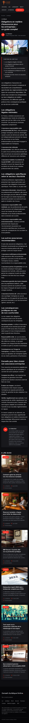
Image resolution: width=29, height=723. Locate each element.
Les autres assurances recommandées (15, 68)
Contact (20, 10)
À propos (11, 9)
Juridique (15, 6)
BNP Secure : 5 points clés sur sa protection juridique (12, 551)
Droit (22, 6)
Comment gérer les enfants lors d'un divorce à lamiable (12, 476)
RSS (18, 703)
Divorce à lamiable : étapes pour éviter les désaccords (12, 513)
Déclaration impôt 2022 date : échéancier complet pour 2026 (13, 588)
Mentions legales (11, 703)
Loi (9, 6)
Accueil (4, 6)
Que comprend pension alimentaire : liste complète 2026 (14, 665)
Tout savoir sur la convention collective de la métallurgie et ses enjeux (12, 626)
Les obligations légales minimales (13, 62)
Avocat (4, 9)
